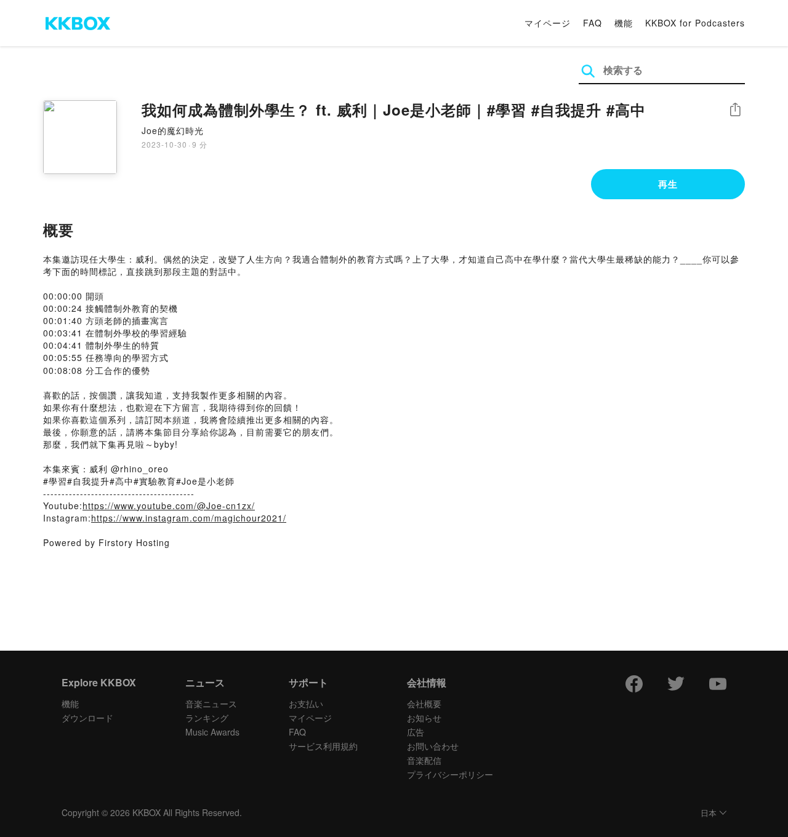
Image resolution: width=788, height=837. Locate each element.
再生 (668, 184)
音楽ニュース (211, 703)
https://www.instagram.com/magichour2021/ (188, 518)
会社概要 (424, 703)
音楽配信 (424, 760)
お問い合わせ (433, 746)
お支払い (306, 703)
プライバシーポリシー (450, 774)
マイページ (548, 23)
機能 (623, 23)
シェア (735, 110)
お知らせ (424, 718)
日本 (709, 813)
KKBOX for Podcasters (695, 23)
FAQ (592, 23)
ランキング (206, 718)
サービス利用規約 (323, 746)
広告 (415, 732)
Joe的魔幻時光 (173, 130)
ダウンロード (87, 718)
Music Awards (212, 732)
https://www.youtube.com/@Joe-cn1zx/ (168, 505)
